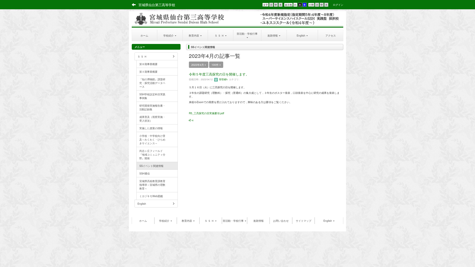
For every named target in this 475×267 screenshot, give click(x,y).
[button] (169, 35)
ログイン (338, 4)
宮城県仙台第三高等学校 (156, 4)
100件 (215, 65)
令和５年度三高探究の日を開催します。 (219, 74)
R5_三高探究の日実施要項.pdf (206, 113)
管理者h (222, 79)
